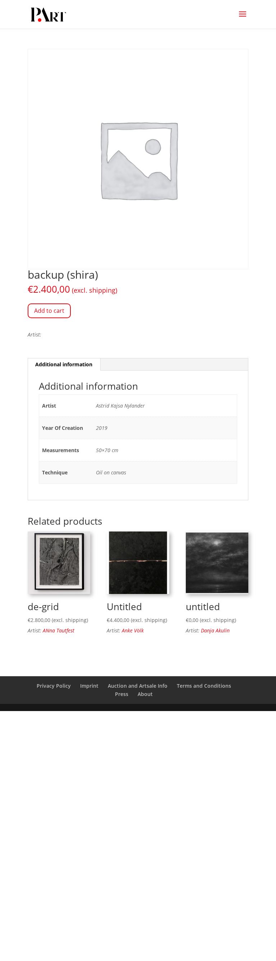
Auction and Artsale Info (137, 685)
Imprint (89, 685)
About (145, 694)
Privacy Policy (54, 685)
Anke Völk (133, 630)
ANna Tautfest (58, 630)
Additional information (63, 364)
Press (121, 694)
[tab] (64, 364)
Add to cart (49, 311)
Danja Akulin (215, 630)
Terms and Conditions (204, 685)
